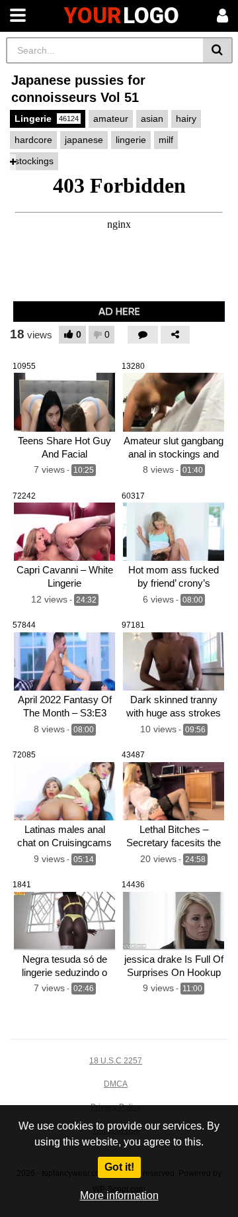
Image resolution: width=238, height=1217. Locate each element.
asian (152, 118)
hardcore (33, 139)
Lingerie (47, 118)
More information (119, 1195)
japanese (84, 139)
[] (218, 50)
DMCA (116, 1084)
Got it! (119, 1167)
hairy (186, 118)
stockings (34, 161)
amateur (110, 118)
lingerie (131, 139)
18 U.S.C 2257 (115, 1060)
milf (166, 139)
